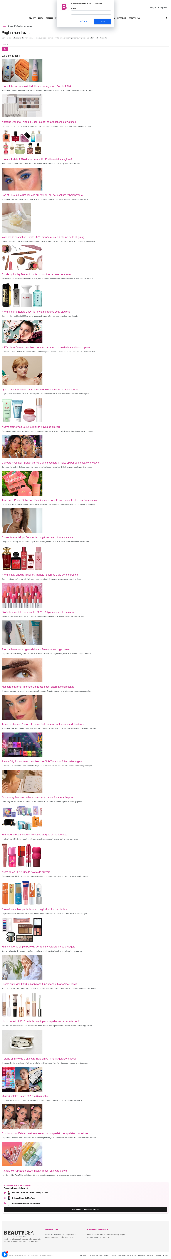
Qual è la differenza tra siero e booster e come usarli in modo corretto (40, 389)
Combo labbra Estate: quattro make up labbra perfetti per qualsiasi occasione (45, 1133)
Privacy (113, 1255)
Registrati (163, 7)
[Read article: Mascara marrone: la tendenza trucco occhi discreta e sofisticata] (85, 670)
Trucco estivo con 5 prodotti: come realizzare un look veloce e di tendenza (43, 724)
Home (4, 26)
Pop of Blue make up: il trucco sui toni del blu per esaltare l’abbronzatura (42, 195)
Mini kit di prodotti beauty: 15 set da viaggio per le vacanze (34, 834)
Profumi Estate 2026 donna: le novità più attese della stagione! (37, 159)
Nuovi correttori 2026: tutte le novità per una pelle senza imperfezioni (40, 1021)
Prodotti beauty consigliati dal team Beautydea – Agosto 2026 (36, 86)
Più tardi (83, 21)
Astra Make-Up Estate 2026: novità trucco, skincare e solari (35, 1170)
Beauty (32, 18)
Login (153, 7)
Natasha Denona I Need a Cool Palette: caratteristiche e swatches (39, 121)
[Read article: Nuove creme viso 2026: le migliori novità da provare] (85, 410)
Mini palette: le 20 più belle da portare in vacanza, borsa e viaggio (38, 946)
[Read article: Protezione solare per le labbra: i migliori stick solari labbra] (85, 892)
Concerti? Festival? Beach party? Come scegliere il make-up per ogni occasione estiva (50, 462)
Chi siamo (83, 1255)
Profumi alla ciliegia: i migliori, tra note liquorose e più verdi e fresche (40, 574)
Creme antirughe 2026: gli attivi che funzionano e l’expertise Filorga (39, 984)
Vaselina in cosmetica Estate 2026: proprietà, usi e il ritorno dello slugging (43, 237)
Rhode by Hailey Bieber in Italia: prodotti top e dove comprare (36, 274)
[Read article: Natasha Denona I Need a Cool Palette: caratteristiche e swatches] (85, 105)
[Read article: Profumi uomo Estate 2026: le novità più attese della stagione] (85, 295)
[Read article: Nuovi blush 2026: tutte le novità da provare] (85, 855)
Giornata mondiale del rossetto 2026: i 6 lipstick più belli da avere (38, 612)
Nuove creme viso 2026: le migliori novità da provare (31, 426)
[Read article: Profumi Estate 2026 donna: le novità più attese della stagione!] (85, 142)
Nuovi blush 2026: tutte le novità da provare (26, 872)
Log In (165, 1255)
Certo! (102, 21)
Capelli (49, 18)
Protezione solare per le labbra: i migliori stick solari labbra (34, 909)
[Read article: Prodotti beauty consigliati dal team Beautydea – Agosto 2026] (85, 70)
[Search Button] (167, 18)
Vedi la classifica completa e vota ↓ (85, 1209)
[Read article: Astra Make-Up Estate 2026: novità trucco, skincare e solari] (85, 1154)
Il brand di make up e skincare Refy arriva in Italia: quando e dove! (39, 1058)
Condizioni (121, 1255)
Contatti (106, 1255)
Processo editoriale (95, 1255)
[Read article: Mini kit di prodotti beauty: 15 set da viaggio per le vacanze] (85, 818)
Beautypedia (134, 18)
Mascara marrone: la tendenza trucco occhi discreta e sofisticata (38, 686)
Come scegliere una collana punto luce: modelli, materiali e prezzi (38, 797)
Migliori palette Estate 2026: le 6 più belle (25, 1096)
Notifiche (150, 1255)
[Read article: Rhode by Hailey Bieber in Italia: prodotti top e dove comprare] (85, 257)
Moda (40, 18)
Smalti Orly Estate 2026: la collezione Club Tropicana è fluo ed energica (42, 761)
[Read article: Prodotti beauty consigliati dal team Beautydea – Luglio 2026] (85, 632)
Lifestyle (121, 18)
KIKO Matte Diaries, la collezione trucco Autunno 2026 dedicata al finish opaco (46, 347)
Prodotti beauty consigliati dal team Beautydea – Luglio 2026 (36, 649)
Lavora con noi (131, 1255)
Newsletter (141, 1255)
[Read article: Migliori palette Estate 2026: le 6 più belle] (85, 1079)
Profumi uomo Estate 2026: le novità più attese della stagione (36, 311)
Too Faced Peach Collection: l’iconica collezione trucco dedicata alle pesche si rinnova (50, 500)
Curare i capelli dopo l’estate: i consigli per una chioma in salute (37, 537)
